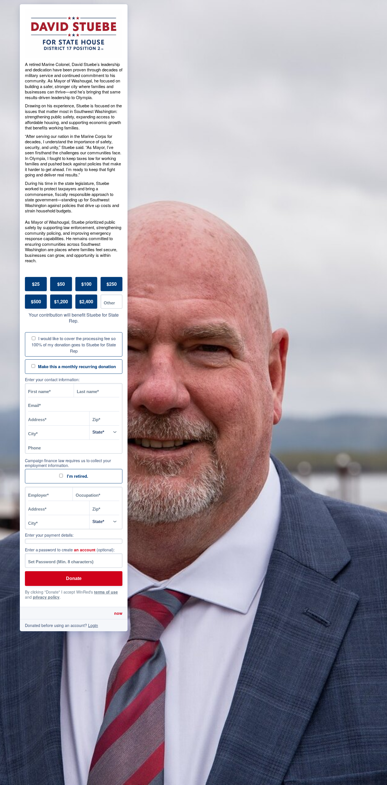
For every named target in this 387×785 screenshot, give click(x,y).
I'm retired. (77, 476)
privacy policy (46, 597)
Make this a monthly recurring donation (77, 366)
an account (84, 550)
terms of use (106, 592)
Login (93, 625)
